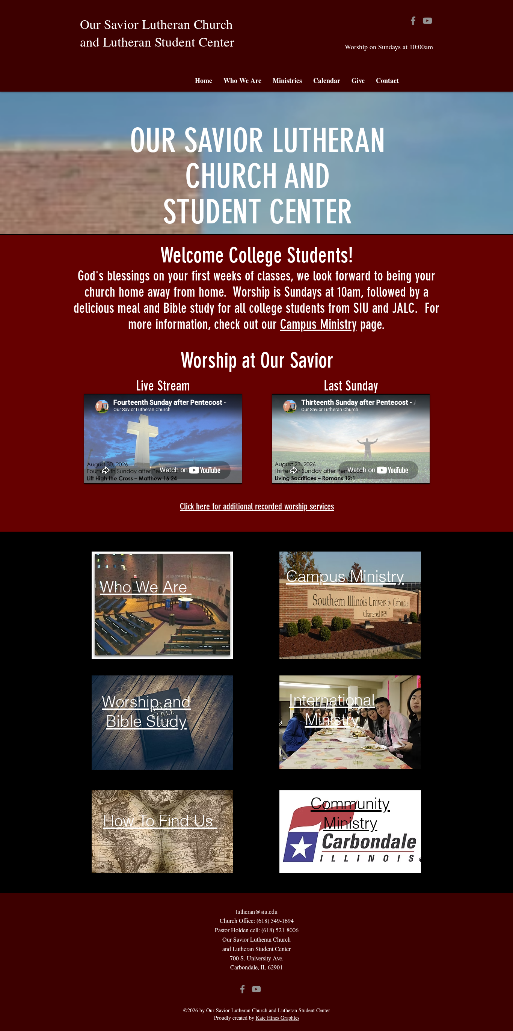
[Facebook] (413, 20)
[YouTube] (427, 20)
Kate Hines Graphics (277, 1017)
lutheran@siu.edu (257, 911)
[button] (242, 80)
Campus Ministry (318, 324)
